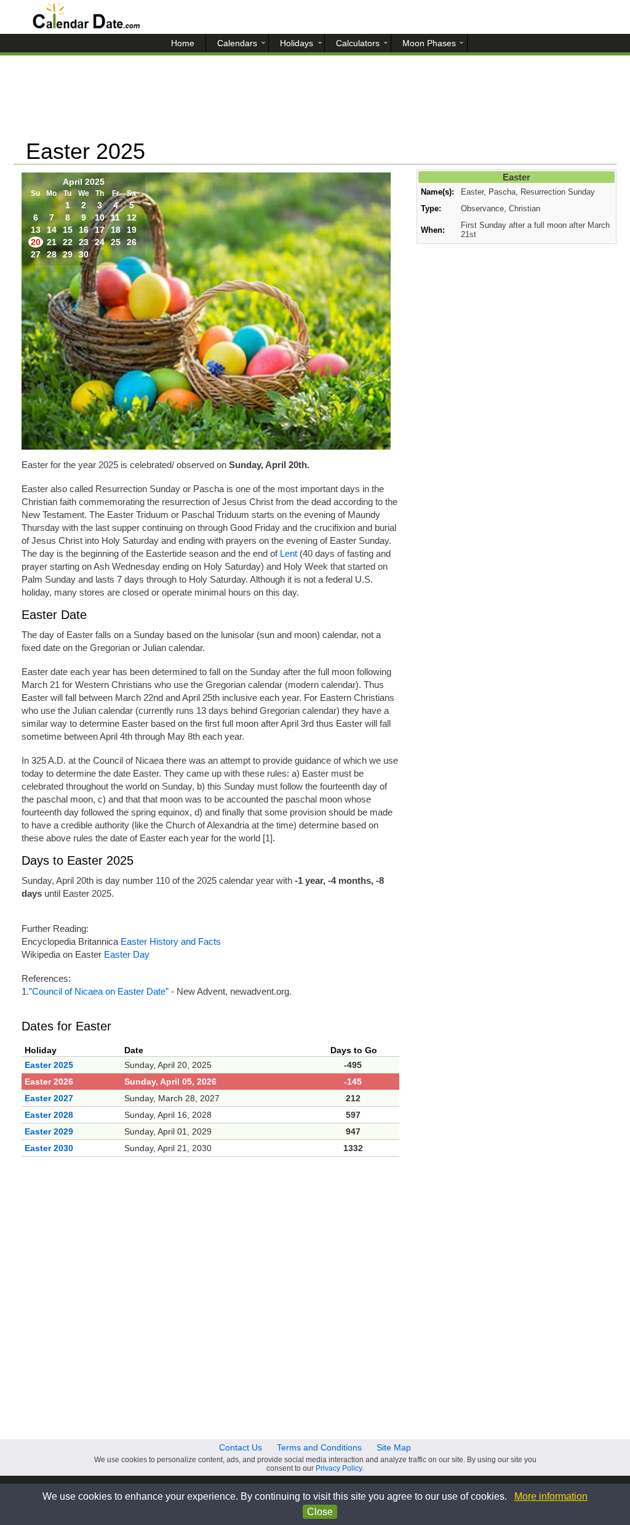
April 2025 (84, 182)
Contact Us (240, 1447)
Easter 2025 (49, 1065)
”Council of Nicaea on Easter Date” (99, 991)
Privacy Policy (339, 1468)
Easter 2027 (49, 1098)
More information (551, 1496)
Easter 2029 (49, 1131)
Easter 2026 (49, 1081)
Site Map (394, 1447)
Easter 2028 (49, 1115)
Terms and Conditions (319, 1447)
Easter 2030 (49, 1148)
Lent (288, 553)
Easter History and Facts (171, 941)
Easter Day (127, 954)
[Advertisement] (315, 101)
